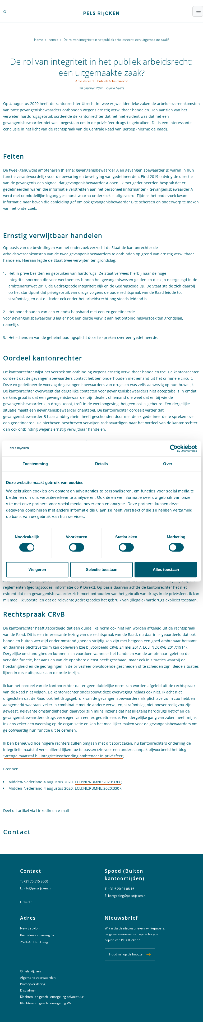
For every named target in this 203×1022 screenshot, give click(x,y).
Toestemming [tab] (35, 463)
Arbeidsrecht (84, 81)
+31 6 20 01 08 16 (121, 888)
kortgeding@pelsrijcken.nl (127, 895)
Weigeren (37, 569)
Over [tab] (167, 463)
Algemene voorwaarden (38, 977)
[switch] (76, 547)
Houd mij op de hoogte (125, 954)
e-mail (63, 810)
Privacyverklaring (32, 984)
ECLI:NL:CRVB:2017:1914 (164, 647)
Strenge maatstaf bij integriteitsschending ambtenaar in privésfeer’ (63, 755)
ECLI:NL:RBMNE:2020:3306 (98, 781)
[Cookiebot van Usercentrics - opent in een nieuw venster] (174, 448)
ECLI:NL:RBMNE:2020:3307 (98, 788)
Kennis (53, 39)
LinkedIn (43, 810)
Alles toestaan (166, 569)
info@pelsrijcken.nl (37, 888)
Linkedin (26, 902)
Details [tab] (101, 463)
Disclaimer (28, 990)
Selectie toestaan (101, 569)
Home (38, 39)
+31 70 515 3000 (36, 881)
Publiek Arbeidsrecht (112, 81)
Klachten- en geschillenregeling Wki (46, 1003)
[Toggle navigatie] (197, 11)
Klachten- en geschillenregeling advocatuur (52, 996)
